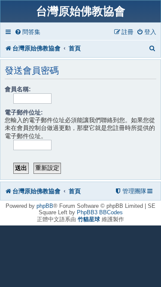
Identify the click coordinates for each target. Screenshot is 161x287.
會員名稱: (18, 89)
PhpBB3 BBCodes (100, 212)
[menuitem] (27, 32)
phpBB (44, 206)
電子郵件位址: (24, 112)
